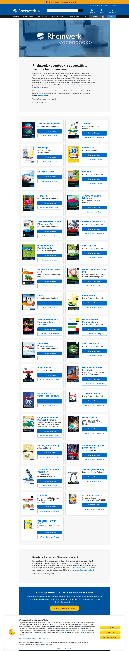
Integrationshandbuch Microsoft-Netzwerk (48, 418)
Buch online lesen (50, 131)
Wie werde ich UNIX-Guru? (47, 521)
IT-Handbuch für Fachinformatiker (45, 246)
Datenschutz (68, 648)
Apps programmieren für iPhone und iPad (49, 222)
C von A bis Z (88, 295)
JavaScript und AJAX (92, 393)
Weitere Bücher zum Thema (49, 207)
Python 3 (86, 171)
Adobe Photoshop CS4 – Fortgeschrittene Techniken (49, 322)
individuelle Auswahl (66, 630)
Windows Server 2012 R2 (94, 221)
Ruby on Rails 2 (45, 367)
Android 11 (87, 123)
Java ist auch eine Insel (48, 123)
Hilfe (106, 5)
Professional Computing (58, 17)
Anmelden (113, 5)
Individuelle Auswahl (110, 637)
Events (111, 17)
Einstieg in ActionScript (48, 445)
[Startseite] (26, 11)
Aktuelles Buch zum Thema (94, 137)
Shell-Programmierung (93, 469)
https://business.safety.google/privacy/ (40, 644)
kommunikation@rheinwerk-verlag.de (82, 570)
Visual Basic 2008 (90, 343)
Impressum (60, 648)
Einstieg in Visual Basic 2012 (48, 270)
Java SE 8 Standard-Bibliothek (92, 196)
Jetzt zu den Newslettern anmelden (64, 608)
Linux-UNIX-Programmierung (45, 344)
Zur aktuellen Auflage (49, 135)
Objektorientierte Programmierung (90, 320)
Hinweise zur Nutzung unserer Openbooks (79, 85)
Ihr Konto (92, 5)
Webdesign (42, 147)
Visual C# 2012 (89, 245)
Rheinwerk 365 (98, 17)
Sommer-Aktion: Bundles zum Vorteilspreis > (63, 2)
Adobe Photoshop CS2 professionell (93, 446)
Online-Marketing (74, 17)
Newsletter (99, 5)
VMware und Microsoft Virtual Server (48, 470)
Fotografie (16, 17)
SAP (85, 17)
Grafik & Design (28, 17)
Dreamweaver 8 (89, 417)
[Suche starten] (80, 10)
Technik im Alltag (42, 17)
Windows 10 (88, 147)
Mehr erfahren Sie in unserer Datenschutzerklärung (34, 638)
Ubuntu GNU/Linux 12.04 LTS (94, 270)
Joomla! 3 (42, 195)
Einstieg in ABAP (45, 171)
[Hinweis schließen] (126, 2)
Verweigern (83, 630)
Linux (40, 295)
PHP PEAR (42, 495)
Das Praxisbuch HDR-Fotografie (92, 368)
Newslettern (42, 95)
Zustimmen (55, 624)
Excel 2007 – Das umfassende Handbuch (48, 394)
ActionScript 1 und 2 (92, 495)
